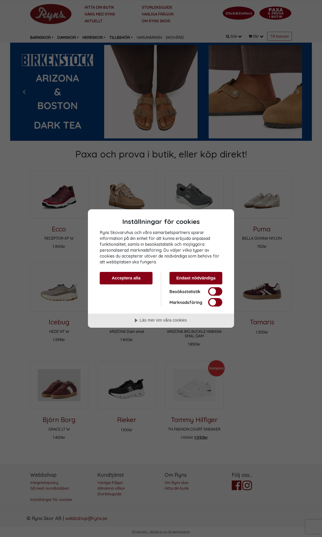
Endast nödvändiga (195, 278)
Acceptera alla (126, 278)
